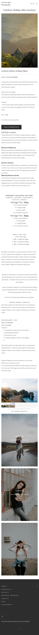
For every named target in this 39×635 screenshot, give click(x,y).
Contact (5, 598)
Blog (3, 601)
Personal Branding (10, 595)
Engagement (6, 604)
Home (3, 586)
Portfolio (5, 589)
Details (4, 592)
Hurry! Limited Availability (9, 77)
